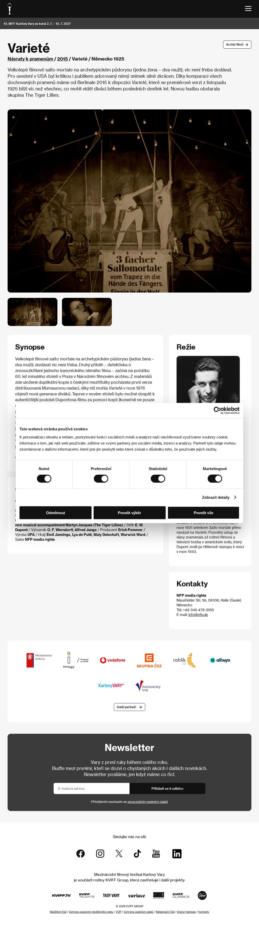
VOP (118, 911)
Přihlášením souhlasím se (129, 801)
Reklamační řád (165, 911)
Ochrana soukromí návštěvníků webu (91, 911)
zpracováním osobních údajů (147, 801)
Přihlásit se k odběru (167, 788)
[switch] (101, 479)
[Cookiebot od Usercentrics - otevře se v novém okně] (217, 410)
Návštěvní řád (58, 911)
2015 (62, 58)
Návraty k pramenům (30, 58)
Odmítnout (55, 512)
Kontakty (203, 911)
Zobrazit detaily (215, 497)
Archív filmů (234, 44)
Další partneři (126, 707)
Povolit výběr (129, 512)
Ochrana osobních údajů (138, 911)
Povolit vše (203, 512)
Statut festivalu (186, 911)
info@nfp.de (198, 614)
